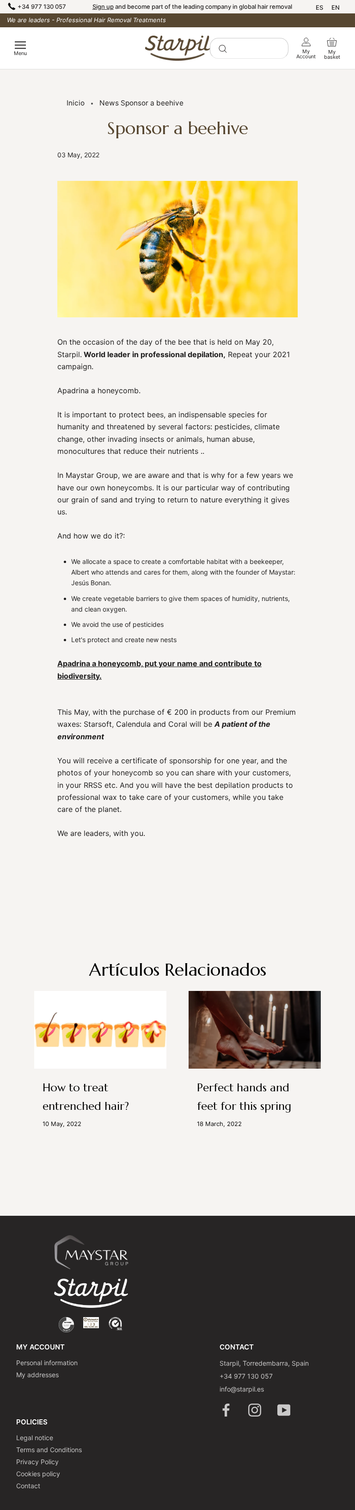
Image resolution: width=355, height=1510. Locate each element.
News (109, 103)
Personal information (47, 1363)
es (319, 7)
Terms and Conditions (49, 1450)
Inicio (76, 103)
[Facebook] (227, 1410)
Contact (28, 1486)
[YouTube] (284, 1410)
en (335, 7)
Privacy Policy (37, 1462)
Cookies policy (38, 1474)
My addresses (37, 1375)
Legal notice (34, 1438)
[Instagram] (255, 1410)
